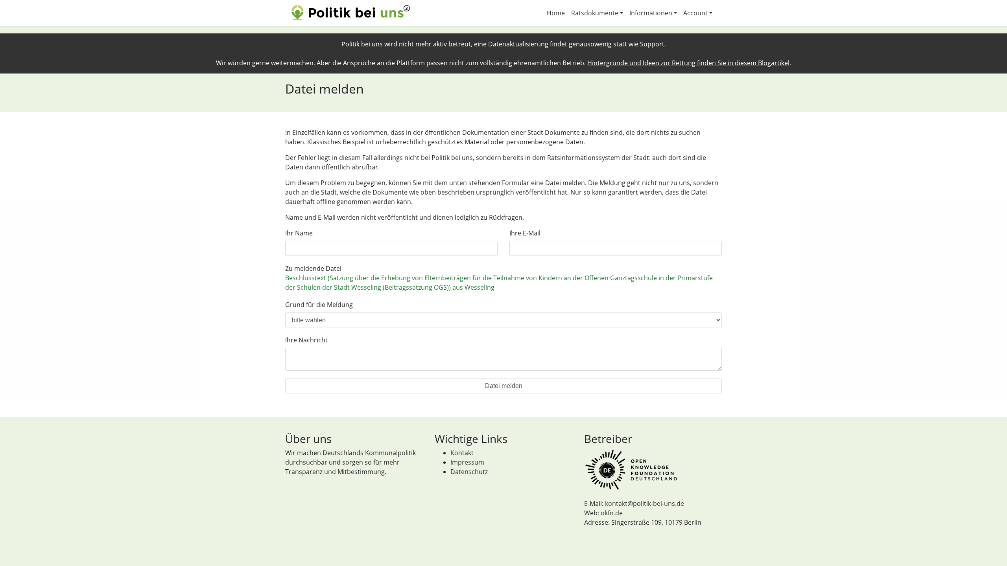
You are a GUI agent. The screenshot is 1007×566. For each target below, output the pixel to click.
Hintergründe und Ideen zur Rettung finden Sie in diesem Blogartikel (688, 63)
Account (695, 13)
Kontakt (462, 452)
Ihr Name (299, 233)
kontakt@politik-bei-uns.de (644, 503)
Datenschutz (469, 471)
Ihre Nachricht (306, 340)
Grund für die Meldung (319, 304)
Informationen (650, 13)
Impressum (467, 462)
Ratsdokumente (594, 13)
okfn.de (612, 513)
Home (556, 13)
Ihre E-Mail (524, 233)
